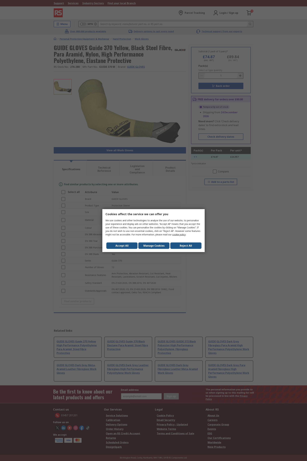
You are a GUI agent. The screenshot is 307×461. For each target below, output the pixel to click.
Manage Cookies (154, 245)
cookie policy (178, 234)
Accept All (122, 245)
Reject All (186, 245)
